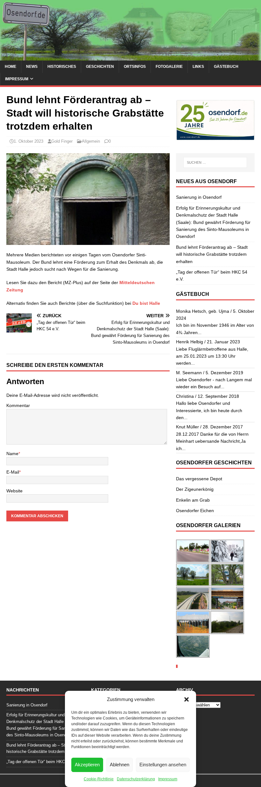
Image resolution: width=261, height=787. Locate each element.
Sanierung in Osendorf (199, 197)
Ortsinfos (135, 66)
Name (12, 453)
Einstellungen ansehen (162, 764)
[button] (186, 699)
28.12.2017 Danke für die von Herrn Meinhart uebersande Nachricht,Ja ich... (212, 441)
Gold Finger (62, 141)
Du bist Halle (146, 303)
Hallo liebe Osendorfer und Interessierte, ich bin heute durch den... (209, 410)
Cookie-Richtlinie (99, 779)
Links (198, 66)
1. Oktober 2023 (28, 141)
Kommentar (18, 405)
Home (10, 66)
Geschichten (100, 66)
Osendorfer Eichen (195, 510)
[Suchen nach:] (215, 162)
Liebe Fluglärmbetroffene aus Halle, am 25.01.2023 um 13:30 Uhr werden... (212, 356)
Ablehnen (119, 764)
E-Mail (12, 472)
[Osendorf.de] (130, 56)
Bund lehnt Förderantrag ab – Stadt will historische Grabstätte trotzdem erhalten (212, 254)
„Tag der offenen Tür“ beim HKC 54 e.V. (42, 761)
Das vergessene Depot (199, 478)
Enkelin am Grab (193, 500)
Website (14, 490)
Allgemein (91, 141)
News (32, 66)
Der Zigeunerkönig (195, 489)
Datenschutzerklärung (136, 779)
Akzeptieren (87, 764)
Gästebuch (226, 66)
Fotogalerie (169, 66)
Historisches (61, 66)
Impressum (167, 779)
